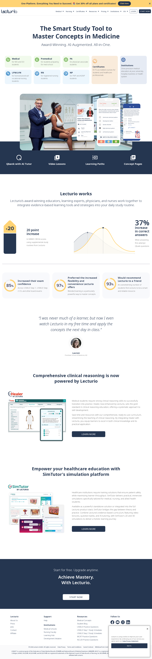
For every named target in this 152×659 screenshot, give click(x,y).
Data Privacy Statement (130, 641)
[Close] (147, 628)
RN (42, 72)
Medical (59, 11)
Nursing (69, 11)
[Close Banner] (150, 3)
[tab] (19, 161)
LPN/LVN (16, 72)
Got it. (129, 646)
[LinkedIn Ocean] (128, 622)
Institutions (114, 11)
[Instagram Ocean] (123, 622)
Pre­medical (46, 58)
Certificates (80, 11)
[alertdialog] (76, 3)
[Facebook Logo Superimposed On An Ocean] (112, 622)
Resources (93, 11)
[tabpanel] (76, 122)
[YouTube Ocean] (118, 622)
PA (71, 58)
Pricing (103, 11)
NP (71, 72)
